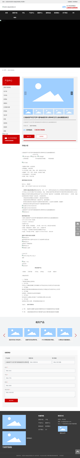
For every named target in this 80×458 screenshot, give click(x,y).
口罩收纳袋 (26, 158)
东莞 (45, 455)
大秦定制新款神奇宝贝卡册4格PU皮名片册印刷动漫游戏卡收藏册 (43, 312)
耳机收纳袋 (51, 158)
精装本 (54, 271)
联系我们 (75, 1)
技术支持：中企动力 (39, 455)
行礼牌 (49, 271)
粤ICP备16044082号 (52, 455)
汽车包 (36, 271)
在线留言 (70, 1)
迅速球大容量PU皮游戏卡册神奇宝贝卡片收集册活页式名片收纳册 (43, 309)
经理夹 (24, 271)
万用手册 (30, 271)
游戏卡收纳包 (11, 70)
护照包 (42, 271)
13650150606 (72, 8)
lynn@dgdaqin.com (66, 421)
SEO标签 (61, 455)
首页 (27, 275)
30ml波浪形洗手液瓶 (40, 158)
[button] (75, 43)
